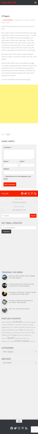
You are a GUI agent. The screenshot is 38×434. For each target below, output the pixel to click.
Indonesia (10, 330)
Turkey (11, 341)
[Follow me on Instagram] (29, 193)
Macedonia (30, 330)
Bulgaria (33, 322)
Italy (21, 329)
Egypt (32, 325)
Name (6, 161)
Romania (20, 335)
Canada (9, 325)
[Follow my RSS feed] (35, 193)
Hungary (4, 330)
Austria (24, 322)
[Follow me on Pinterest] (32, 193)
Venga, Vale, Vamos (8, 2)
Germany (22, 327)
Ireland (17, 330)
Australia (17, 321)
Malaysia (4, 332)
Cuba (28, 324)
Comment (8, 147)
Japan (25, 330)
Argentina (9, 322)
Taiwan (25, 338)
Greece (33, 327)
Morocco (23, 332)
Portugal (14, 335)
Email (22, 161)
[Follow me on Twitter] (25, 193)
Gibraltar (28, 327)
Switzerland (18, 338)
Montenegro (16, 332)
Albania (4, 322)
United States (21, 341)
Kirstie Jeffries (8, 20)
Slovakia (29, 335)
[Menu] (35, 2)
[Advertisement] (19, 104)
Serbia (25, 335)
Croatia (24, 325)
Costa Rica (19, 325)
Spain (8, 134)
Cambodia (4, 324)
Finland (11, 327)
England (4, 327)
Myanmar (28, 332)
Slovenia (4, 338)
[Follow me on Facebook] (22, 193)
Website (6, 169)
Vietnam (32, 341)
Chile (14, 324)
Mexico (9, 332)
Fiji (8, 327)
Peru (8, 335)
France (16, 327)
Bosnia (28, 322)
